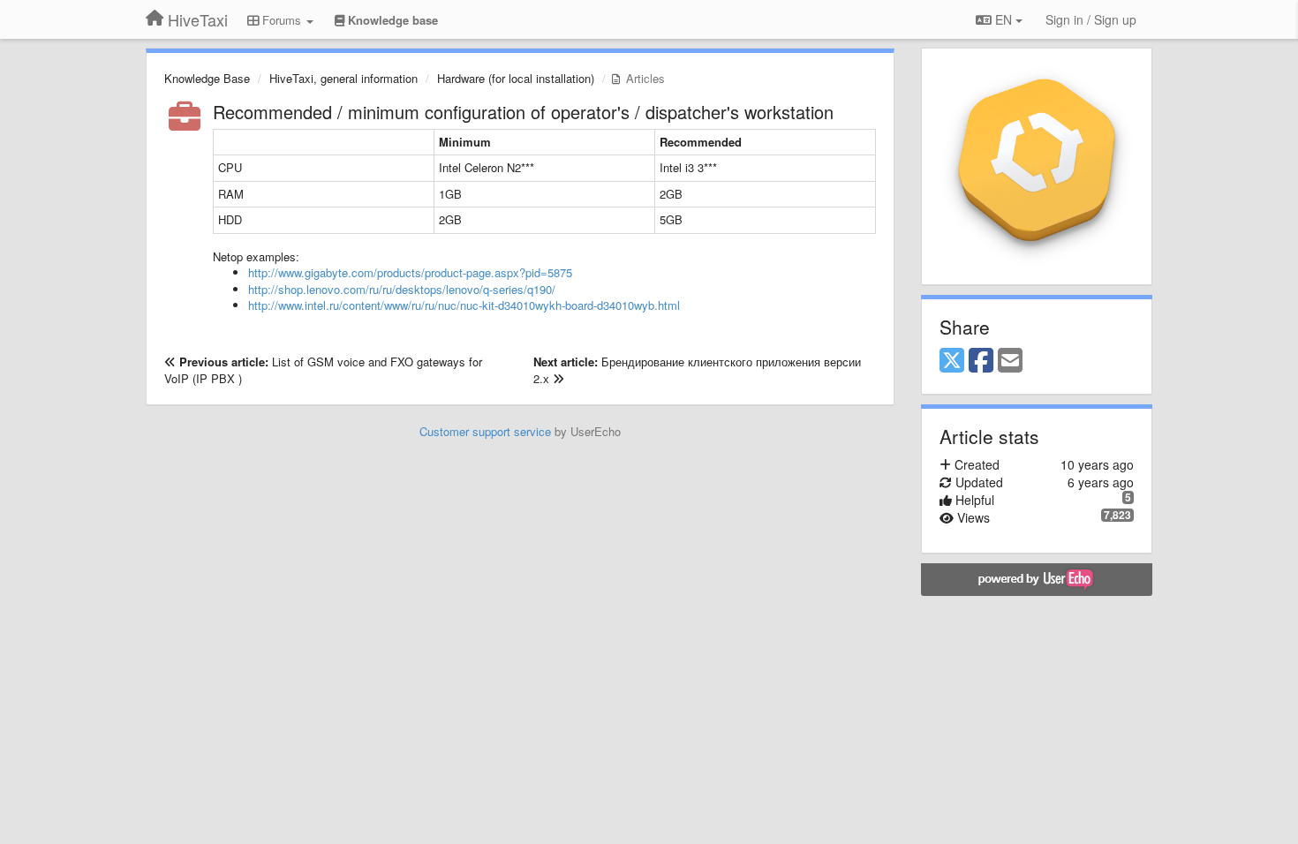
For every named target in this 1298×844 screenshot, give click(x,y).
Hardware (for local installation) (515, 78)
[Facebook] (981, 361)
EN (1003, 19)
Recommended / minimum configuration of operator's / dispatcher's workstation (523, 111)
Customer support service (485, 431)
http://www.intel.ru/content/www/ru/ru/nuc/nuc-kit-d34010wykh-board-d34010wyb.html (464, 305)
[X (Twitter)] (952, 361)
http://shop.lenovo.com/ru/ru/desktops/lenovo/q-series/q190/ (401, 289)
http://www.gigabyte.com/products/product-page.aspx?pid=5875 (410, 272)
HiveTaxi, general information (343, 78)
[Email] (1010, 361)
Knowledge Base (207, 78)
